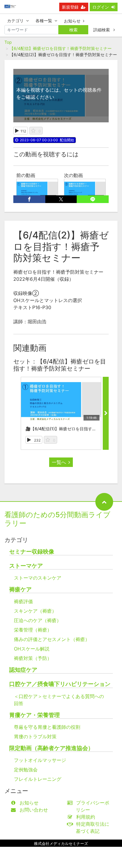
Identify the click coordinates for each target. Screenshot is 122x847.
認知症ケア (23, 669)
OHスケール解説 (31, 649)
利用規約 (85, 817)
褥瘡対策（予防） (33, 658)
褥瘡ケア (20, 589)
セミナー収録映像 (31, 551)
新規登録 (70, 6)
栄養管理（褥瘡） (33, 630)
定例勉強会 (26, 770)
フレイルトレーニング (37, 779)
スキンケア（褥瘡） (35, 611)
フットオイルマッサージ (40, 760)
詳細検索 (102, 29)
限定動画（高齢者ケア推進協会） (51, 748)
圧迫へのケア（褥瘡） (37, 620)
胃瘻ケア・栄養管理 (34, 715)
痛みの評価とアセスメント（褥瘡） (52, 639)
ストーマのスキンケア (37, 578)
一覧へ (59, 462)
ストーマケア (26, 565)
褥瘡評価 (23, 601)
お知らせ (72, 20)
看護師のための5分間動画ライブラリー (57, 519)
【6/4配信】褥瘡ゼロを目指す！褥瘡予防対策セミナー (60, 48)
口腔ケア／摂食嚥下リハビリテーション (59, 684)
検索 (73, 29)
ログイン (100, 6)
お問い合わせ (34, 810)
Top (8, 42)
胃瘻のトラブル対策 (35, 736)
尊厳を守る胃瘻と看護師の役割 (47, 727)
